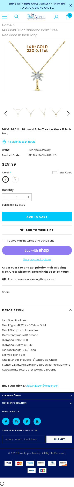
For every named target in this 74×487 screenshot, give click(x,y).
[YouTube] (37, 421)
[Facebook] (5, 421)
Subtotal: (8, 205)
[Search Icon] (16, 17)
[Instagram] (16, 421)
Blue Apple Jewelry (39, 150)
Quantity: (8, 190)
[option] (37, 74)
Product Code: (11, 155)
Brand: (6, 150)
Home (7, 25)
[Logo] (36, 16)
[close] (70, 6)
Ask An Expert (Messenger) (42, 385)
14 (9, 279)
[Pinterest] (26, 421)
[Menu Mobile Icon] (4, 16)
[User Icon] (56, 17)
